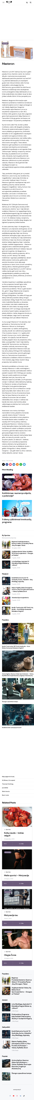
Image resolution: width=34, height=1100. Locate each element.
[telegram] (24, 464)
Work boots (6, 791)
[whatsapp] (20, 464)
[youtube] (13, 1095)
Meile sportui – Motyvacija (16, 875)
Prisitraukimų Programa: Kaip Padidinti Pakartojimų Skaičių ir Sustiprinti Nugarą (22, 1016)
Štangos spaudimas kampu (10, 701)
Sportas (8, 829)
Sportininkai (8, 932)
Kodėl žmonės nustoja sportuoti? (11, 727)
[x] (3, 464)
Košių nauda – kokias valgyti (14, 834)
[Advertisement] (17, 23)
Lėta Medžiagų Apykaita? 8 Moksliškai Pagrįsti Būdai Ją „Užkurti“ (20, 563)
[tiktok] (24, 1095)
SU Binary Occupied (8, 780)
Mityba (6, 809)
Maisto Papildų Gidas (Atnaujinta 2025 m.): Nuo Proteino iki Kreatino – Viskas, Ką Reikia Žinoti (23, 589)
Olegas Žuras (10, 955)
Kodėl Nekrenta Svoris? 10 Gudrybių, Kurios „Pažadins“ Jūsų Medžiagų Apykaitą (22, 579)
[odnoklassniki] (17, 464)
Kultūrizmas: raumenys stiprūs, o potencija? (16, 494)
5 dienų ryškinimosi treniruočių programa (16, 520)
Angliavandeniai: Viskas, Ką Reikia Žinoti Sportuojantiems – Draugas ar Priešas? (22, 553)
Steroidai (5, 43)
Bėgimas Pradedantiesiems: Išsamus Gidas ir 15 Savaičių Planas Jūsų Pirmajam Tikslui (22, 543)
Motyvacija (7, 852)
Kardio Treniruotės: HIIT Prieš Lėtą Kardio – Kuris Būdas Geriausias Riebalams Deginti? (22, 609)
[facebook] (7, 464)
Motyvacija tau (11, 915)
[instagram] (17, 1095)
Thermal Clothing (7, 784)
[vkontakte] (13, 464)
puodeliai (5, 788)
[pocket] (10, 464)
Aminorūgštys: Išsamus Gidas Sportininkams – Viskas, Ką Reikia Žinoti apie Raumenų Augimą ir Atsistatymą (18, 674)
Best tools (5, 795)
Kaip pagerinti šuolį (8, 776)
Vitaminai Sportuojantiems (20, 598)
